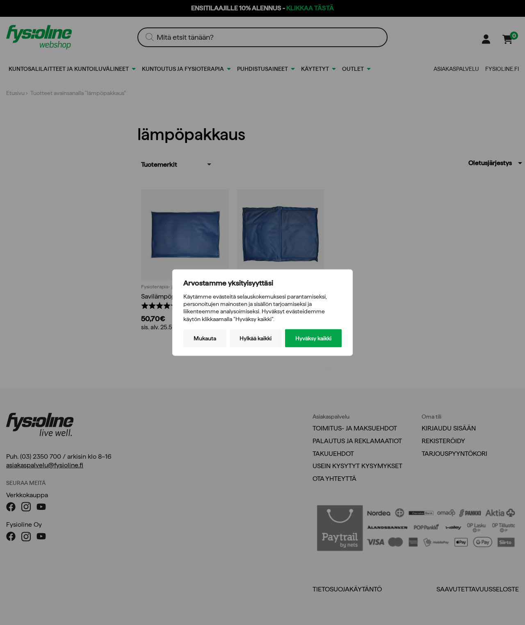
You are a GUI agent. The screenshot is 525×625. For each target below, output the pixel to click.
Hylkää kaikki (256, 338)
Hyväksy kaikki (313, 338)
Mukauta (205, 338)
